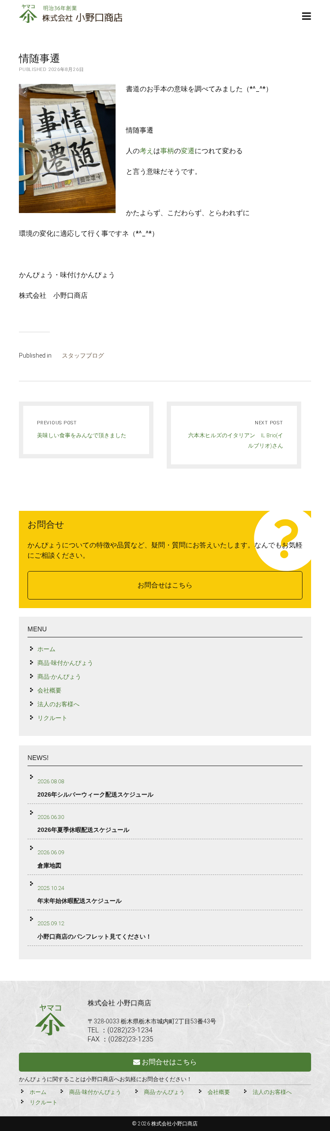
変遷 (188, 151)
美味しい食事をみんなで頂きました (81, 435)
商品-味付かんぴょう (65, 662)
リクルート (52, 717)
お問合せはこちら (165, 585)
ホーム (46, 649)
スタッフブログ (83, 355)
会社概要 (49, 690)
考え (146, 151)
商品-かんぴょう (59, 676)
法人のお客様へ (58, 704)
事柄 (167, 151)
